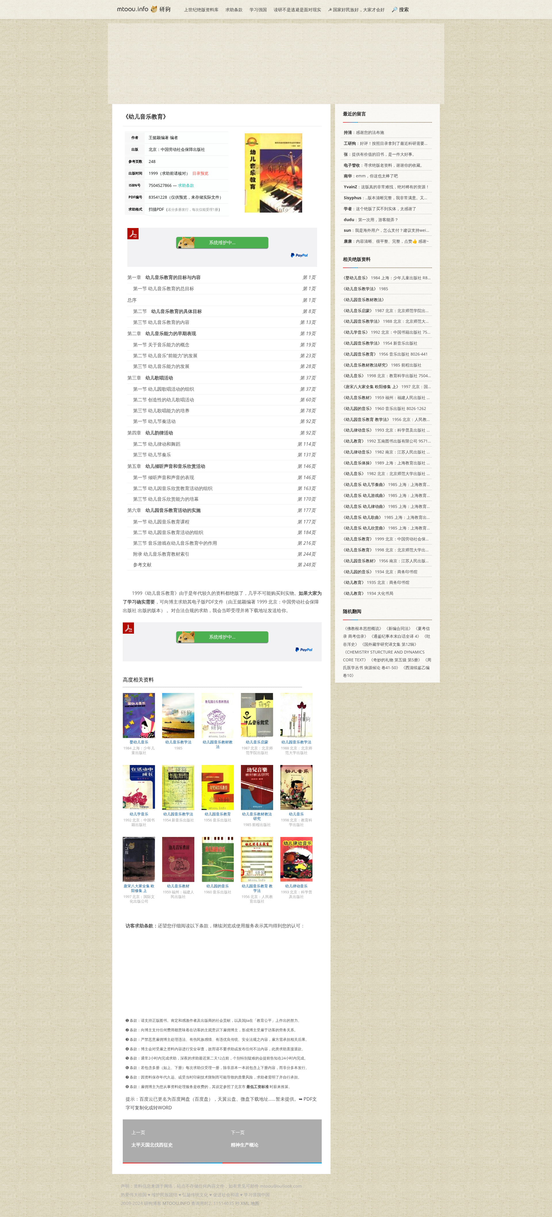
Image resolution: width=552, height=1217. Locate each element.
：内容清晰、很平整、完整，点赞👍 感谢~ (386, 241)
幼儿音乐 (296, 814)
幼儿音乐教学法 (178, 742)
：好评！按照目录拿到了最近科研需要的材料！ (392, 143)
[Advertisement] (276, 63)
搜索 (404, 9)
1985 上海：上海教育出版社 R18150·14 (401, 484)
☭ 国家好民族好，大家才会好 (356, 9)
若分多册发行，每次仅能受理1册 (193, 209)
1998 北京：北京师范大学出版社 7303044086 (400, 550)
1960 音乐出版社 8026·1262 (384, 408)
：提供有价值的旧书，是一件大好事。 (380, 154)
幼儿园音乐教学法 (296, 742)
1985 (365, 288)
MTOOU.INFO (176, 1203)
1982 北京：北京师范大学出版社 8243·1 (390, 473)
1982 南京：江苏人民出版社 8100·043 (393, 452)
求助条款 (234, 9)
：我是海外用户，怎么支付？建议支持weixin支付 (392, 230)
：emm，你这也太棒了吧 (371, 176)
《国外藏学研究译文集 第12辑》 (389, 644)
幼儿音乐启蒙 (257, 742)
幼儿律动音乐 (296, 885)
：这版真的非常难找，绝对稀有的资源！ (387, 186)
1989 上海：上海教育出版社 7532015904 (396, 463)
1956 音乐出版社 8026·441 (385, 354)
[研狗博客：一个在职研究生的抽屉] (143, 8)
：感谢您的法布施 (364, 132)
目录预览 (200, 173)
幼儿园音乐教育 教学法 (257, 888)
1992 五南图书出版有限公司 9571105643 (392, 441)
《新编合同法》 (398, 628)
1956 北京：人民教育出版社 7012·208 (401, 419)
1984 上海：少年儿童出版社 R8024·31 (391, 277)
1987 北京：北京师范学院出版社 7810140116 (400, 310)
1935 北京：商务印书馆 (375, 582)
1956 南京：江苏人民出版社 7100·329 (395, 560)
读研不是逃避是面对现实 (297, 9)
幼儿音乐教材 (178, 885)
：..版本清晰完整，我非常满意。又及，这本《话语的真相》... (408, 197)
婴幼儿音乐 (139, 742)
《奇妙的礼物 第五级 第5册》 (395, 659)
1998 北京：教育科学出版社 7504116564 (392, 375)
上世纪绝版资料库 (201, 9)
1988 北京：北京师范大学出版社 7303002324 (404, 321)
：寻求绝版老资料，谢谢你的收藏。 (384, 165)
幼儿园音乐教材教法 (218, 744)
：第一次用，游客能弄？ (371, 219)
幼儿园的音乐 (217, 885)
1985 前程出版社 (381, 365)
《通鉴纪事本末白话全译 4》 (395, 636)
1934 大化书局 (367, 593)
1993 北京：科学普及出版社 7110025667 (396, 430)
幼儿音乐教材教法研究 (257, 816)
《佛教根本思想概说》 (363, 628)
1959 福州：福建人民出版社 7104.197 (393, 397)
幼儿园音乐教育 (218, 814)
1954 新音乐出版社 (379, 343)
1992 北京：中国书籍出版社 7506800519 (394, 332)
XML (245, 1203)
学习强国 (258, 9)
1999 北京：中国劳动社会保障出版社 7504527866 (404, 539)
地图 (255, 1203)
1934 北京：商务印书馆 (379, 571)
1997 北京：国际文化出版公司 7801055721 (411, 386)
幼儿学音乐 (139, 814)
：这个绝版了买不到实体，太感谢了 (380, 208)
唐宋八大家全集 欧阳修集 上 (139, 888)
